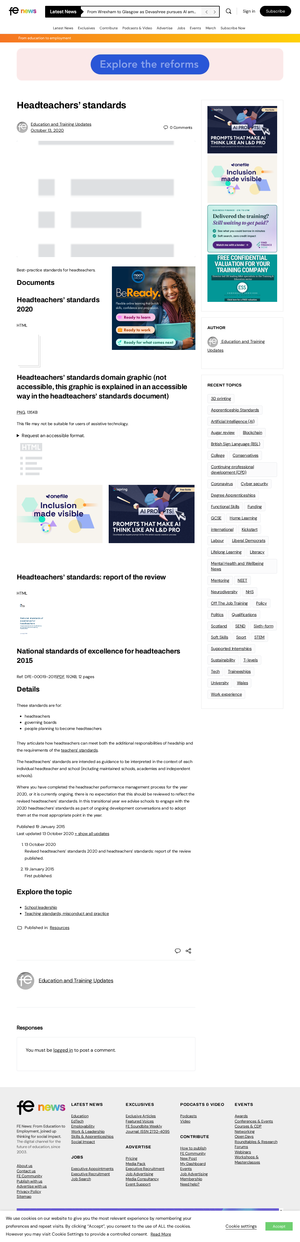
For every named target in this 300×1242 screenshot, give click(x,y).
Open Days (244, 1136)
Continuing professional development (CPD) (232, 469)
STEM (259, 637)
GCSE (216, 518)
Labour (217, 540)
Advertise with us (32, 1186)
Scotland (219, 626)
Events (195, 28)
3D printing (221, 398)
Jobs (181, 28)
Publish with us (29, 1181)
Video (185, 1121)
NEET (242, 580)
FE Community (29, 1175)
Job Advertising (139, 1173)
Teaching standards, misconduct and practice (67, 913)
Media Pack (136, 1163)
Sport (241, 637)
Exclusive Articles (141, 1115)
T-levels (250, 660)
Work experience (226, 694)
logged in (63, 1050)
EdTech (77, 1121)
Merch (211, 28)
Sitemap (24, 1196)
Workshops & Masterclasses (247, 1159)
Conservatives (245, 455)
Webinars (243, 1151)
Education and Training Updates (61, 124)
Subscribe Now (233, 28)
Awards (241, 1115)
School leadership (41, 907)
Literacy (257, 552)
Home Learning (243, 518)
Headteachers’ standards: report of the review (91, 577)
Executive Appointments (92, 1168)
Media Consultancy (142, 1178)
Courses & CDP (248, 1126)
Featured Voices (140, 1121)
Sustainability (223, 660)
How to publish (193, 1148)
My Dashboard (193, 1163)
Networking (245, 1131)
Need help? (190, 1184)
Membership (191, 1178)
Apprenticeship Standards (235, 410)
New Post (188, 1158)
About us (25, 1165)
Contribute (109, 28)
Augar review (223, 432)
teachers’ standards (79, 750)
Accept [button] (279, 1226)
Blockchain (252, 432)
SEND (240, 626)
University (220, 682)
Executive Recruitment (90, 1173)
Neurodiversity (224, 591)
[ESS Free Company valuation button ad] (242, 277)
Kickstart (250, 529)
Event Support (138, 1184)
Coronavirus (222, 483)
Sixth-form (263, 626)
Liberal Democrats (248, 540)
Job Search (81, 1178)
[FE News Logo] (22, 11)
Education (79, 1115)
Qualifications (244, 614)
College (217, 455)
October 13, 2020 (47, 130)
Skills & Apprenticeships (92, 1136)
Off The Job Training (229, 603)
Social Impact (83, 1141)
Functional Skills (225, 506)
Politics (217, 614)
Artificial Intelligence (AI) (232, 421)
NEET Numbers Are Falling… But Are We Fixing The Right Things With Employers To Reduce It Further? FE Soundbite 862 (144, 11)
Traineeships (239, 671)
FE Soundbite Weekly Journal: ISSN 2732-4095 (148, 1129)
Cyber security (254, 483)
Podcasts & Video (137, 28)
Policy (261, 603)
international (222, 529)
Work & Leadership (88, 1131)
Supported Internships (231, 648)
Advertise (165, 28)
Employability (83, 1126)
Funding (255, 506)
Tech (215, 671)
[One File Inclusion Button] (60, 540)
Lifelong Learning (226, 552)
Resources (59, 927)
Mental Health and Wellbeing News (237, 566)
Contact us (26, 1171)
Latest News (63, 28)
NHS (250, 591)
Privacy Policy (29, 1191)
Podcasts (188, 1115)
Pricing (131, 1158)
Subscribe (275, 11)
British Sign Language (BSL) (235, 443)
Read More (161, 1234)
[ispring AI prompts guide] (152, 540)
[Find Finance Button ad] (242, 228)
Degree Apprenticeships (233, 495)
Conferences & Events (254, 1121)
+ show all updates (92, 833)
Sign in (249, 11)
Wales (242, 682)
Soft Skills (219, 637)
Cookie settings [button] (241, 1226)
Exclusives (86, 28)
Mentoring (220, 580)
